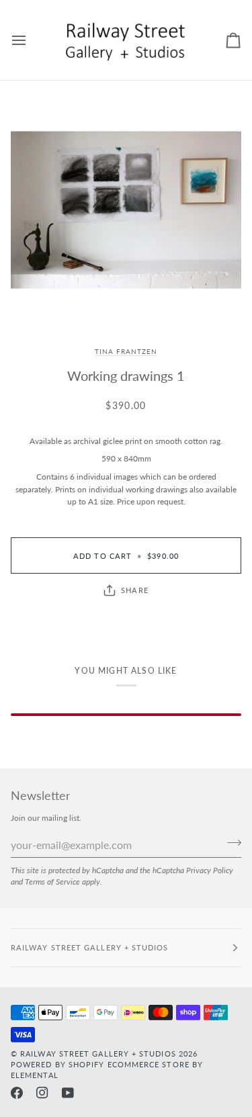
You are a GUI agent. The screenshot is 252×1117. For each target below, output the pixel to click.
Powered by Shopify (57, 1064)
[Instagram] (42, 1093)
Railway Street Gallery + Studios (98, 1053)
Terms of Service (52, 881)
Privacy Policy (209, 870)
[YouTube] (68, 1093)
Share (134, 590)
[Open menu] (31, 40)
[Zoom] (126, 210)
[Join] (230, 843)
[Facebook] (17, 1093)
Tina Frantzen (126, 351)
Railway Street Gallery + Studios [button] (90, 947)
